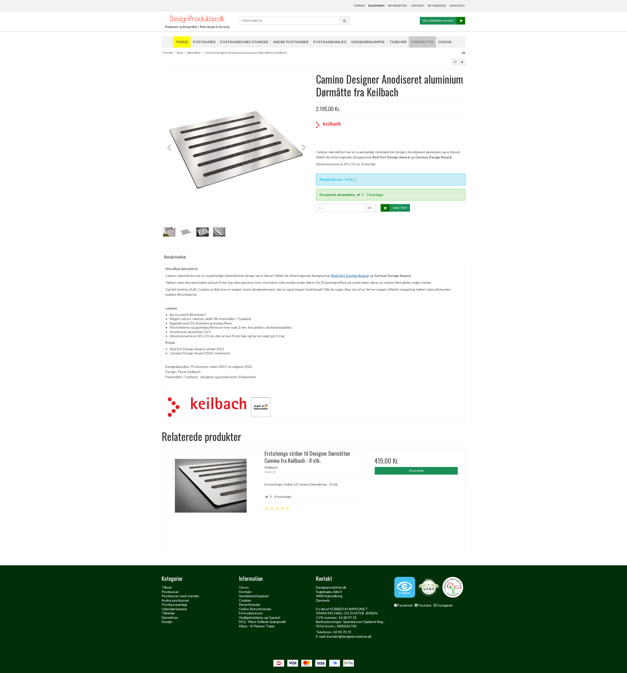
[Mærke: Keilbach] (328, 134)
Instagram (445, 605)
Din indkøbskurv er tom (438, 20)
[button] (455, 62)
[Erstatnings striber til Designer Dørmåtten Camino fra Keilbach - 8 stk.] (211, 499)
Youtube (425, 605)
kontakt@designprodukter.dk (349, 636)
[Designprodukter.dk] (198, 21)
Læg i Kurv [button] (400, 207)
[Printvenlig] (463, 52)
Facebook (405, 605)
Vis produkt (416, 470)
